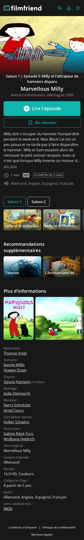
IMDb (8, 508)
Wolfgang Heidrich (19, 439)
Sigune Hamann (17, 381)
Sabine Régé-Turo (18, 433)
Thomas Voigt (15, 353)
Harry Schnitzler (17, 405)
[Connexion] (68, 8)
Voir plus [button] (10, 166)
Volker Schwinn (16, 422)
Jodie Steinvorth (17, 393)
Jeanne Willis (14, 364)
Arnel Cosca (14, 410)
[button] (77, 8)
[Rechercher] (59, 8)
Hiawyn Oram (15, 370)
